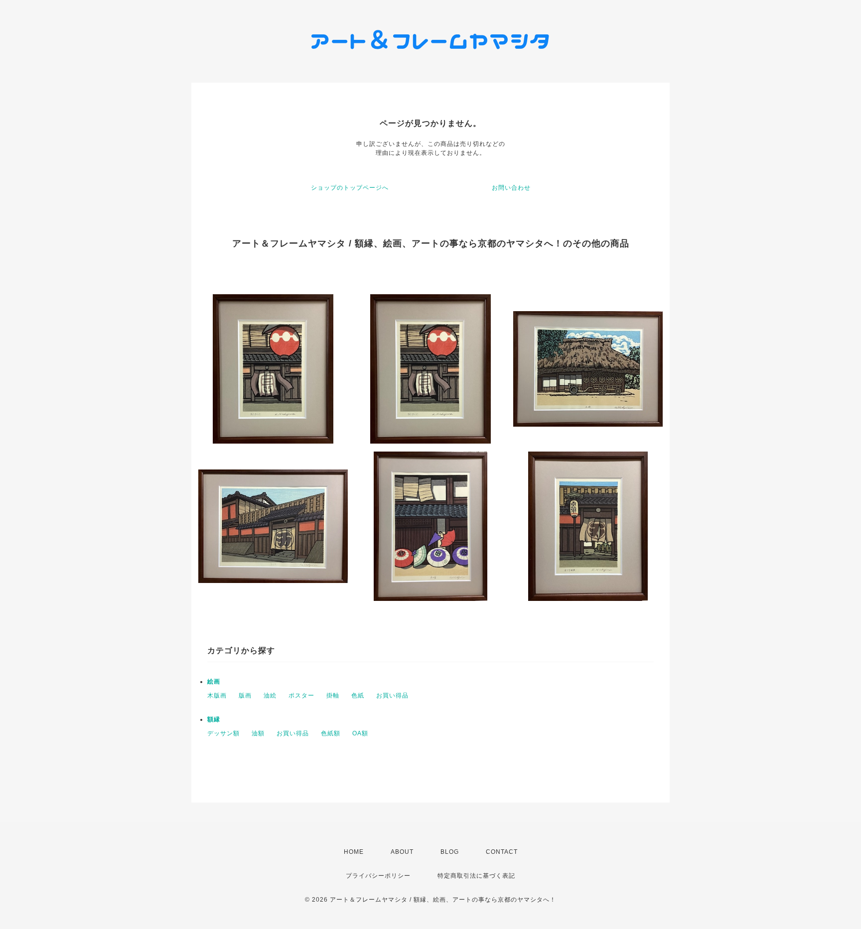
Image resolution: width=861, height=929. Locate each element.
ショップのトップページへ (350, 187)
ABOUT (402, 851)
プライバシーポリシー (378, 875)
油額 (258, 733)
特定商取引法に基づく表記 (476, 875)
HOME (354, 851)
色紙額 (330, 733)
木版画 (217, 695)
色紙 (357, 695)
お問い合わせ (511, 187)
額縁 (213, 719)
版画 (245, 695)
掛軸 (332, 695)
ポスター (301, 695)
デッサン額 (223, 733)
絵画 (213, 681)
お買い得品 (392, 695)
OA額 (360, 733)
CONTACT (502, 851)
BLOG (449, 851)
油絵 (270, 695)
